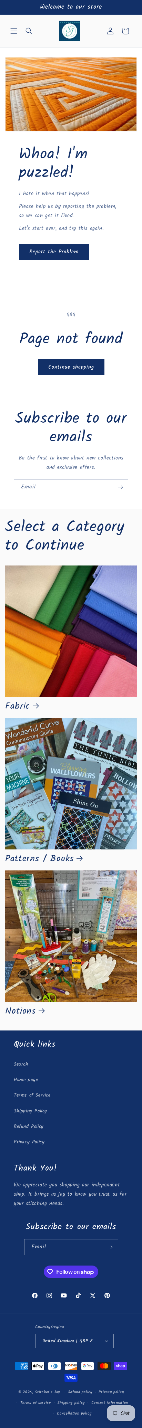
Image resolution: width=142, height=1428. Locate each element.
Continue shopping (71, 367)
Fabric (17, 706)
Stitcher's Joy (47, 1392)
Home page (26, 1079)
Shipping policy (71, 1403)
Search (21, 1064)
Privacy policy (111, 1392)
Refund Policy (29, 1126)
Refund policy (80, 1392)
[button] (13, 31)
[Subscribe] (120, 487)
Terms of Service (32, 1095)
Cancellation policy (74, 1413)
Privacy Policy (29, 1142)
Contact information (109, 1403)
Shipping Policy (30, 1111)
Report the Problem (54, 252)
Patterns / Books (39, 859)
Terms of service (35, 1403)
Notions (20, 1011)
